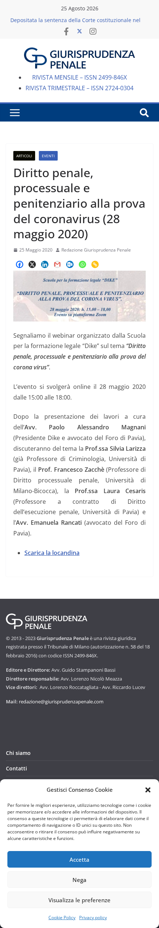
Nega (79, 879)
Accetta (79, 859)
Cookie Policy (61, 917)
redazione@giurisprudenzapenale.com (61, 701)
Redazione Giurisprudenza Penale (96, 250)
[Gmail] (57, 264)
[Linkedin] (44, 264)
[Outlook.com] (69, 264)
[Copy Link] (95, 264)
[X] (32, 264)
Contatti (16, 768)
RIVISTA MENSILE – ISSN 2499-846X (79, 77)
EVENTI (48, 155)
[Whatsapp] (82, 264)
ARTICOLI (24, 155)
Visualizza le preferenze (79, 900)
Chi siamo (18, 752)
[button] (148, 790)
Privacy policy (93, 917)
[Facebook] (19, 264)
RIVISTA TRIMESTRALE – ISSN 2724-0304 (79, 88)
